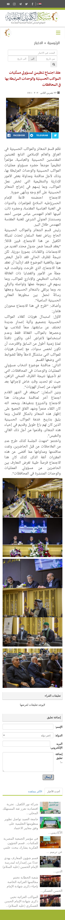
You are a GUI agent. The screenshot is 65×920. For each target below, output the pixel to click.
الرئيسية (53, 43)
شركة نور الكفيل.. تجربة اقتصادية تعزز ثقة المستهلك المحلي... (20, 808)
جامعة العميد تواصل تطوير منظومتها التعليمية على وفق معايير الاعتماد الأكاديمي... (33, 825)
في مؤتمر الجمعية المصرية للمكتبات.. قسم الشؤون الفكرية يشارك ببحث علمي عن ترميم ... (32, 845)
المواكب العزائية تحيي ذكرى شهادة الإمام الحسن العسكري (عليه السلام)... (21, 901)
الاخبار (38, 43)
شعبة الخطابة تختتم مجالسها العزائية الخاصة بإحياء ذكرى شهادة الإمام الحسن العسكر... (34, 884)
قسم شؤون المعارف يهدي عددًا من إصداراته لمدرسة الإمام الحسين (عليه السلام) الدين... (32, 864)
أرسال (48, 777)
